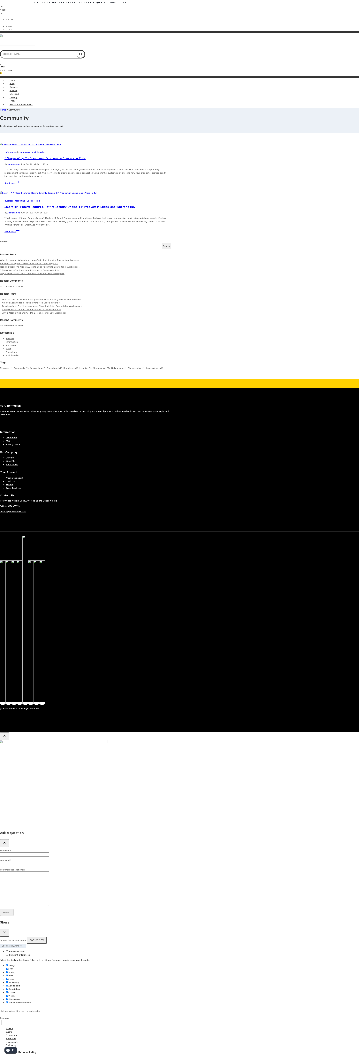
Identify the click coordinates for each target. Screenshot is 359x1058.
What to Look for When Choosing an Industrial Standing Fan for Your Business (39, 260)
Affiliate (9, 484)
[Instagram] (14, 703)
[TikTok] (36, 703)
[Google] (25, 703)
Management (101, 368)
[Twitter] (8, 703)
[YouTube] (31, 703)
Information (10, 152)
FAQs (12, 101)
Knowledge (70, 368)
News (8, 348)
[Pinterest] (19, 703)
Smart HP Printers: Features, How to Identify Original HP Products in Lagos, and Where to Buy (69, 207)
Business (8, 201)
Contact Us (11, 437)
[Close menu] (1, 1022)
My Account (12, 464)
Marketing (20, 201)
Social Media (38, 152)
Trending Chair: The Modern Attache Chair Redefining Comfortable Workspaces (40, 267)
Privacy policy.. (13, 444)
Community (21, 368)
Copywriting (37, 368)
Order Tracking (13, 488)
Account (13, 90)
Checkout (14, 94)
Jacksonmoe (13, 164)
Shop (12, 83)
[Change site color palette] (10, 1050)
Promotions (24, 152)
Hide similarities (16, 951)
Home (12, 80)
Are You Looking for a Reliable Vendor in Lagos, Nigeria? (29, 263)
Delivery (13, 97)
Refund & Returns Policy (21, 104)
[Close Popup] (4, 736)
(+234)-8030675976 (10, 506)
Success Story (154, 368)
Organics (14, 87)
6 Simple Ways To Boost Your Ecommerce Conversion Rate (45, 158)
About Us (10, 461)
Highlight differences (19, 955)
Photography (136, 368)
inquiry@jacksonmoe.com (13, 511)
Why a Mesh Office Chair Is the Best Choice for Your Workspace (32, 273)
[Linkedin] (42, 703)
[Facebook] (3, 703)
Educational (54, 368)
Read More (11, 183)
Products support (14, 478)
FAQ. (8, 441)
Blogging (6, 368)
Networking (118, 368)
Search (4, 241)
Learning (85, 368)
